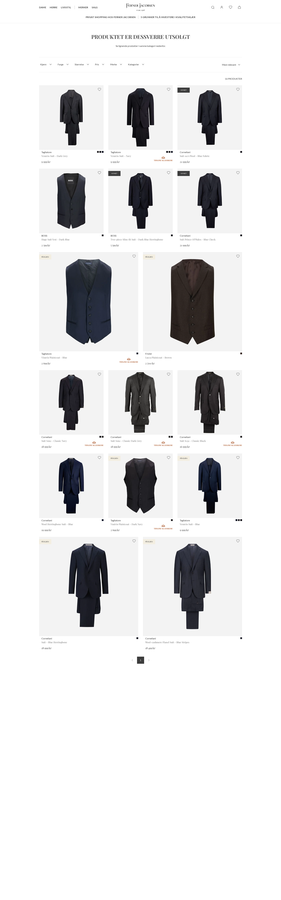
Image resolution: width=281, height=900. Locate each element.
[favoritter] (230, 7)
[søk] (213, 7)
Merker (83, 7)
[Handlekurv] (239, 7)
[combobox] (231, 64)
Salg (95, 7)
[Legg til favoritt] (99, 89)
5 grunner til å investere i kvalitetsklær (168, 17)
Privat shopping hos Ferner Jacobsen (111, 17)
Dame (42, 7)
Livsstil (66, 7)
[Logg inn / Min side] (221, 7)
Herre (53, 7)
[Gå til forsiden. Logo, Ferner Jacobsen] (140, 7)
